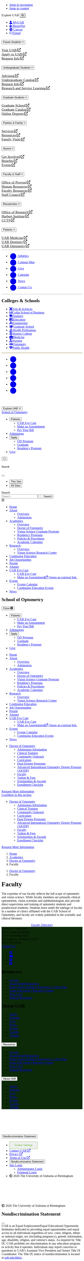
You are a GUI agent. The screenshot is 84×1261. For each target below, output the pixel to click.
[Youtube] (13, 378)
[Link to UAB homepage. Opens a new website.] (36, 1118)
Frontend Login (27, 1172)
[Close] (22, 15)
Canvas (14, 980)
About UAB (9, 1078)
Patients (8, 229)
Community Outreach (30, 756)
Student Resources (20, 997)
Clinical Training (27, 753)
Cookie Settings (24, 1145)
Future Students (12, 42)
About (13, 510)
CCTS (7, 220)
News (13, 1025)
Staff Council (11, 195)
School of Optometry (15, 412)
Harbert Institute (13, 216)
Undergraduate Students (17, 67)
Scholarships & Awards (31, 781)
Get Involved (11, 157)
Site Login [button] (15, 1165)
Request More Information (18, 791)
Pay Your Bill (25, 430)
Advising (8, 76)
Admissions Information (32, 749)
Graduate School (13, 105)
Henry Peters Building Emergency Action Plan (38, 987)
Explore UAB (11, 408)
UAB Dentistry (12, 242)
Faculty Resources (15, 191)
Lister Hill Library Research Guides (31, 990)
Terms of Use (19, 1157)
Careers (14, 1032)
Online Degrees (13, 114)
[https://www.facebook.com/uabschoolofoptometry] (10, 963)
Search (6, 492)
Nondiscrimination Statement (19, 1136)
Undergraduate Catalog (18, 80)
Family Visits (11, 139)
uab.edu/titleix (13, 1257)
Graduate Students (14, 97)
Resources (9, 135)
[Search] (4, 459)
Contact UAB (19, 1150)
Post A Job (15, 994)
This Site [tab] (16, 481)
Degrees (14, 1017)
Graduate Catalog (14, 110)
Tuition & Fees (26, 777)
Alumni (7, 148)
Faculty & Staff (12, 174)
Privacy (16, 1154)
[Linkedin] (13, 390)
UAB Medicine (12, 238)
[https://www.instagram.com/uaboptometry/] (10, 960)
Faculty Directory (42, 925)
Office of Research (15, 212)
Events (7, 165)
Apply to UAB (12, 54)
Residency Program (29, 448)
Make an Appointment (31, 426)
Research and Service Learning (24, 88)
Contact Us (8, 946)
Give (12, 451)
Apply (14, 437)
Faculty (21, 774)
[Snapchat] (13, 384)
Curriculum (24, 760)
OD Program (25, 441)
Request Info (11, 58)
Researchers (10, 204)
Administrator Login (29, 1169)
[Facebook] (13, 359)
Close (6, 608)
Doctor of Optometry (22, 746)
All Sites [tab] (16, 485)
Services (7, 131)
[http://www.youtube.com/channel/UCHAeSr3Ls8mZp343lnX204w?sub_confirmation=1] (11, 956)
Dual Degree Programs (31, 763)
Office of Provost (14, 182)
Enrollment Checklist (30, 784)
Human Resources (14, 187)
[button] (42, 795)
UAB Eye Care (26, 423)
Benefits (7, 161)
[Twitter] (13, 365)
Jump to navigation (21, 4)
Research (15, 545)
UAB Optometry (13, 246)
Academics (16, 521)
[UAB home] (42, 404)
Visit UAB (9, 50)
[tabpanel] (42, 494)
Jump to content (19, 8)
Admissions (16, 433)
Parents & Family (13, 122)
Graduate (23, 444)
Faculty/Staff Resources (24, 983)
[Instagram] (13, 371)
